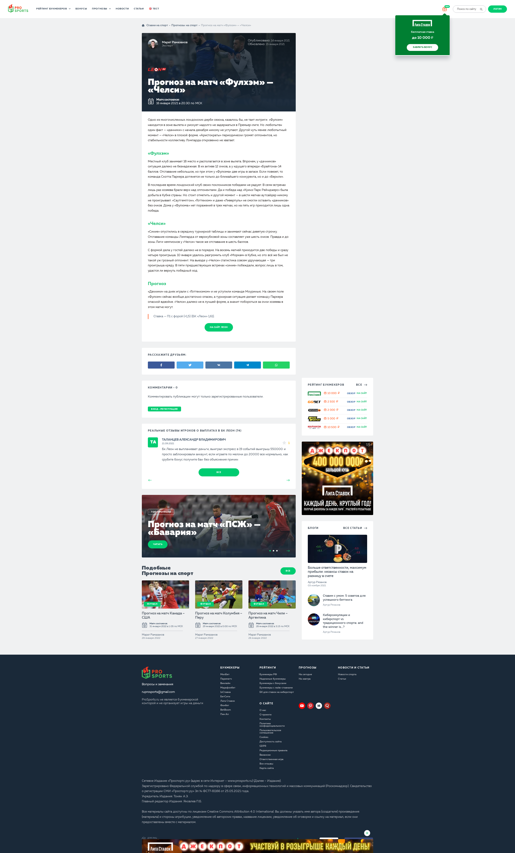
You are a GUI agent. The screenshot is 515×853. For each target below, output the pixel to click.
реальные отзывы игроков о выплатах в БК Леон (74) (194, 431)
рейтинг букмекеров (326, 385)
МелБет (225, 674)
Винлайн (225, 683)
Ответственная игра (271, 759)
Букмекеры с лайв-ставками (276, 688)
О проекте (266, 715)
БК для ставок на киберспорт (277, 692)
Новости (122, 9)
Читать (157, 544)
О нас (263, 710)
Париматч (226, 679)
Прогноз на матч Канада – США (163, 615)
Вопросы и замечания (157, 684)
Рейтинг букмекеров (51, 9)
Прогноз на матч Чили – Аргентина (268, 615)
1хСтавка (225, 692)
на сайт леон (219, 327)
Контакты (265, 719)
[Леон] (157, 70)
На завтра (305, 679)
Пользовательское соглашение (270, 731)
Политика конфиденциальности (272, 724)
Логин (497, 9)
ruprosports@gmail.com (158, 692)
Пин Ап (224, 714)
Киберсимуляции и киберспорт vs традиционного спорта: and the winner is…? (343, 621)
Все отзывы (266, 764)
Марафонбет (227, 688)
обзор (351, 394)
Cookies (264, 737)
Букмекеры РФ (268, 674)
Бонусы (81, 9)
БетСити (225, 696)
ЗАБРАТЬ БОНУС (422, 47)
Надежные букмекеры (273, 679)
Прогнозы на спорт (184, 25)
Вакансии (265, 755)
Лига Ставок (227, 701)
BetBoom (225, 710)
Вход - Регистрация (164, 409)
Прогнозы (99, 9)
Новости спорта (347, 674)
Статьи (139, 9)
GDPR (263, 746)
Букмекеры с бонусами (273, 683)
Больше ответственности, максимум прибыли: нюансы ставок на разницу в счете (337, 572)
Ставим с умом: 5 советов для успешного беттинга (344, 598)
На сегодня (305, 674)
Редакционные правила (273, 750)
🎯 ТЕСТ (154, 9)
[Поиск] (481, 9)
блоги (313, 528)
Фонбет (224, 705)
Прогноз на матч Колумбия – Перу (218, 615)
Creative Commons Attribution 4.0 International (240, 811)
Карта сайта (267, 768)
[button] (511, 426)
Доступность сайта (271, 742)
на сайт (362, 393)
